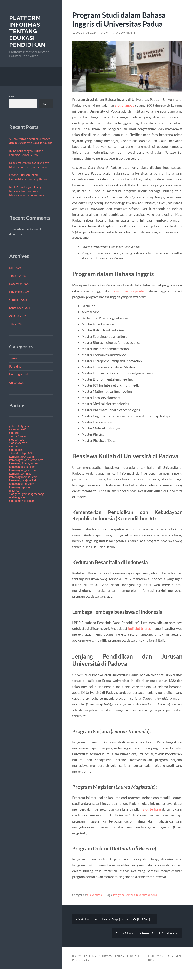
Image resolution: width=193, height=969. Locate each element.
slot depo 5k (16, 449)
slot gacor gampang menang (26, 494)
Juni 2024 (15, 323)
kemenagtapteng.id (21, 487)
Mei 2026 (15, 267)
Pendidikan (16, 366)
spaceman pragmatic (129, 291)
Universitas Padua (145, 895)
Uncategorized (18, 374)
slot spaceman (18, 443)
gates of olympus (19, 426)
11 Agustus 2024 (84, 32)
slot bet (14, 446)
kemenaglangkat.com (22, 470)
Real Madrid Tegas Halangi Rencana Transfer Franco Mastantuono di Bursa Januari (28, 191)
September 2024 (19, 307)
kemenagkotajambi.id (22, 480)
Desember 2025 (19, 283)
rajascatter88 (18, 429)
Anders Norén (170, 955)
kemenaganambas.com (23, 477)
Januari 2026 (17, 275)
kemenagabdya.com (21, 456)
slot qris (14, 432)
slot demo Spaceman (21, 500)
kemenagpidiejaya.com (23, 463)
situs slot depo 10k (21, 453)
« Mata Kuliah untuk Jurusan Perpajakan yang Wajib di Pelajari (114, 919)
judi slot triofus (139, 628)
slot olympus (124, 105)
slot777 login (17, 436)
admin (106, 32)
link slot (14, 490)
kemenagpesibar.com (22, 466)
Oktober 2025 (18, 299)
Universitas (16, 382)
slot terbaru (152, 809)
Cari (12, 96)
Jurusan (14, 358)
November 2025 (19, 291)
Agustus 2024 (18, 315)
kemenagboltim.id (20, 473)
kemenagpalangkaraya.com (26, 460)
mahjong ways (18, 497)
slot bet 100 (16, 439)
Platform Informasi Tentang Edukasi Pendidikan (27, 31)
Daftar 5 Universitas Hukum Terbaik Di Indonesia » (147, 933)
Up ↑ (151, 960)
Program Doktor (123, 895)
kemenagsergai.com (21, 483)
